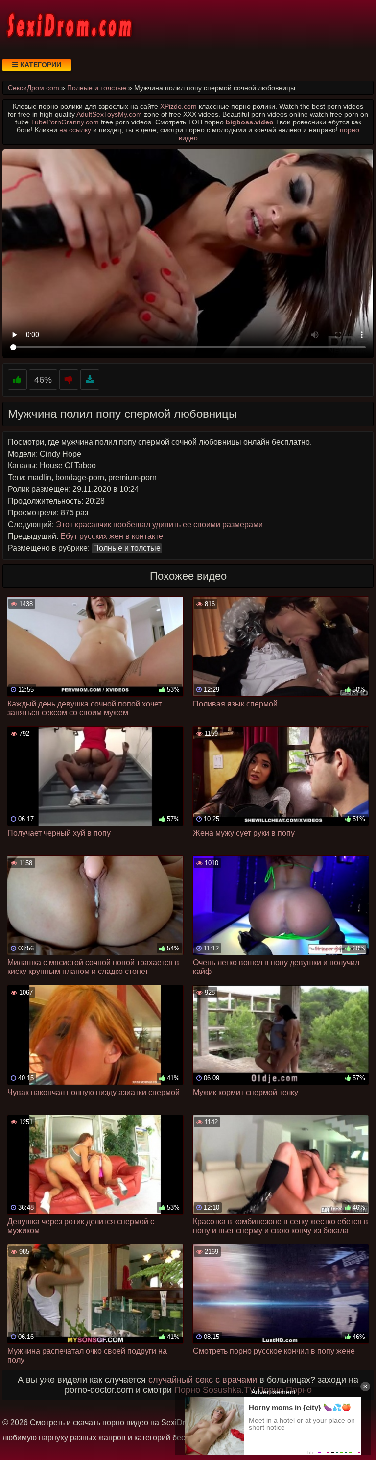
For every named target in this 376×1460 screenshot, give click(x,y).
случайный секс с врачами (202, 1380)
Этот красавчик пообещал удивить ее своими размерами (159, 524)
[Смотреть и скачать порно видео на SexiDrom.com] (68, 24)
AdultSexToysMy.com (109, 114)
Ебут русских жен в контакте (111, 536)
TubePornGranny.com (65, 122)
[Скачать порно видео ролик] (89, 380)
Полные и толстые (127, 548)
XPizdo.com (178, 106)
